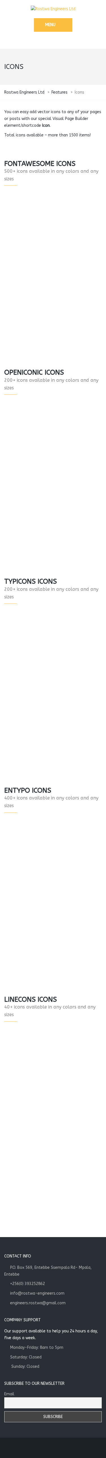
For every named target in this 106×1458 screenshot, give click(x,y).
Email (9, 1394)
